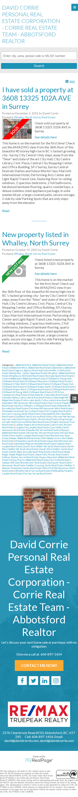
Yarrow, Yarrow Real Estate (38, 473)
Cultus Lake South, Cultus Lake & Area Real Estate (48, 400)
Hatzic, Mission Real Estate (44, 419)
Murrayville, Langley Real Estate (27, 435)
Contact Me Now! (39, 665)
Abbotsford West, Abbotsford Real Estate (31, 367)
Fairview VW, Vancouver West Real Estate (51, 408)
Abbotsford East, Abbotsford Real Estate (35, 365)
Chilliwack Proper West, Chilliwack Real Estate (26, 389)
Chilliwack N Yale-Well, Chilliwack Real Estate (26, 384)
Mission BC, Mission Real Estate (43, 432)
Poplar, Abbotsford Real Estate (25, 438)
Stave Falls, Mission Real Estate (52, 454)
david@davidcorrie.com (57, 741)
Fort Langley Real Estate (58, 411)
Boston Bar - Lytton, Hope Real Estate (29, 373)
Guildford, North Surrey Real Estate (33, 416)
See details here (46, 137)
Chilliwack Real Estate (63, 389)
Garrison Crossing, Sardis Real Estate (21, 413)
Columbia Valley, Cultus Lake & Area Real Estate (27, 397)
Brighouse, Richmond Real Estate (27, 375)
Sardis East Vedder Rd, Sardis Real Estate (45, 446)
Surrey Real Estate (60, 459)
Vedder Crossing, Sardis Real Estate (45, 465)
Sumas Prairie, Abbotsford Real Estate (29, 459)
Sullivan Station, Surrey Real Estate (20, 457)
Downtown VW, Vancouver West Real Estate (24, 403)
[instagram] (56, 680)
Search (39, 66)
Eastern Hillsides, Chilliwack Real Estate (36, 405)
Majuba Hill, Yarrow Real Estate (43, 430)
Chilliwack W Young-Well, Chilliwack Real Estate (27, 392)
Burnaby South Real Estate (60, 375)
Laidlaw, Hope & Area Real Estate (32, 424)
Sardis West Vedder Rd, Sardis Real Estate (38, 447)
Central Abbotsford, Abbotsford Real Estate (24, 378)
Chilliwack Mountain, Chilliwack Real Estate (49, 381)
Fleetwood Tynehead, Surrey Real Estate (23, 411)
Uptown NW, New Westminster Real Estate (24, 462)
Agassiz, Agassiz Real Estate (29, 370)
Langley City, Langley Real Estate (32, 427)
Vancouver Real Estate (60, 462)
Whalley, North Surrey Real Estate (34, 117)
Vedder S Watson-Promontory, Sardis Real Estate (38, 466)
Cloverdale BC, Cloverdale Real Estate (48, 394)
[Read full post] (17, 129)
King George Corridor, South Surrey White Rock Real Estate (37, 420)
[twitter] (33, 680)
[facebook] (22, 680)
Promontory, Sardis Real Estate (31, 441)
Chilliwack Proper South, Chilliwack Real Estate (50, 386)
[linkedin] (44, 680)
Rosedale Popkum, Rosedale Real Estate (36, 443)
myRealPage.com (39, 761)
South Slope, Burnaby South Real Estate (30, 451)
